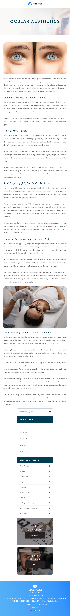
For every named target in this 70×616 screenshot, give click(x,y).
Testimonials (23, 445)
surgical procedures (26, 492)
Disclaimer (35, 601)
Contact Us (23, 452)
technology (23, 513)
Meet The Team (24, 439)
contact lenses (24, 477)
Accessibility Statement (13, 598)
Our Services (24, 432)
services (22, 471)
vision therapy (24, 466)
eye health (23, 487)
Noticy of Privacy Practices (35, 598)
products (22, 498)
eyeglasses (23, 482)
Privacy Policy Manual (49, 601)
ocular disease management (29, 508)
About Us (22, 426)
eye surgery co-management (29, 503)
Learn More (34, 535)
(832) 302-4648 (35, 590)
